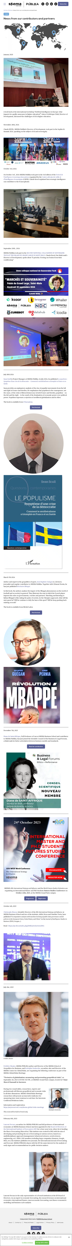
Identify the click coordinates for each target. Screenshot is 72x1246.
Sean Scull (7, 379)
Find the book (36, 407)
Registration (42, 898)
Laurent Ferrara (9, 1124)
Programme (30, 898)
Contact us (18, 1222)
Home (5, 10)
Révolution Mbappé (23, 586)
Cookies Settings (27, 1242)
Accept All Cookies (42, 1242)
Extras (10, 10)
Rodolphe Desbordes (32, 1068)
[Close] (69, 1237)
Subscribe (63, 4)
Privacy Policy (50, 1222)
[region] (36, 1240)
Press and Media (29, 1222)
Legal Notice (40, 1222)
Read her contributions (36, 746)
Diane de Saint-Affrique (12, 736)
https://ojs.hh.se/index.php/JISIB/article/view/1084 (26, 926)
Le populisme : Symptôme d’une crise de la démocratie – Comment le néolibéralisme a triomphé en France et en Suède (35, 381)
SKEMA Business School (44, 1219)
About (10, 1222)
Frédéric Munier (9, 1066)
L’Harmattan (27, 402)
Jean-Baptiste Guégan (45, 582)
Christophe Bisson (10, 912)
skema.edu (60, 1222)
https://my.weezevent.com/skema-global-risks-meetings (24, 1107)
